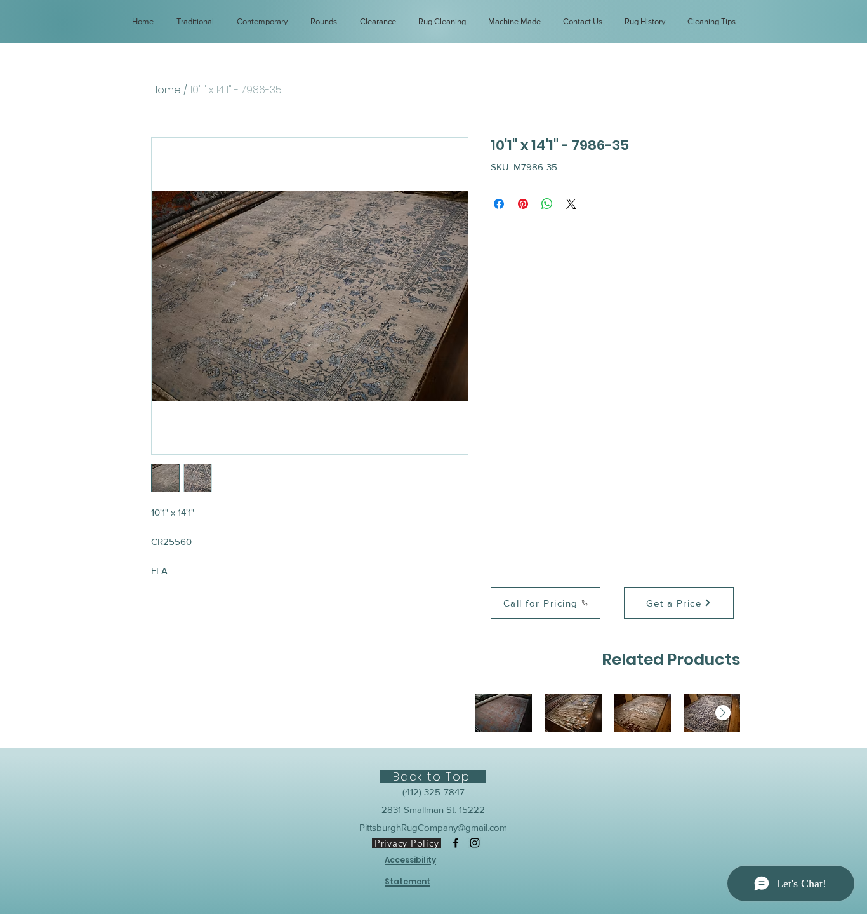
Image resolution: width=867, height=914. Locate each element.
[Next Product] (723, 712)
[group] (608, 713)
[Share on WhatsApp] (547, 204)
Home (166, 90)
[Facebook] (455, 843)
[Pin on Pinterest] (523, 204)
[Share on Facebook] (498, 204)
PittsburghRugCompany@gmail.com (433, 827)
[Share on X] (571, 204)
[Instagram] (474, 843)
